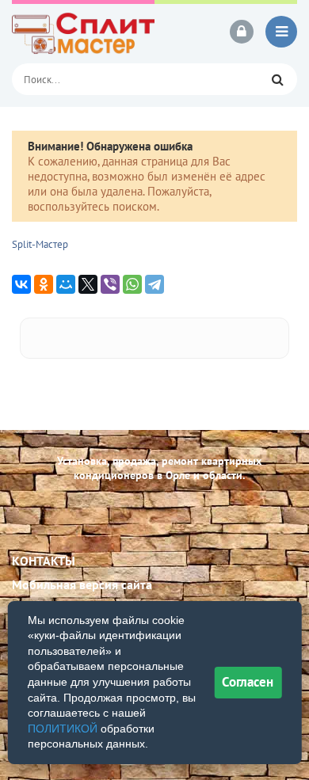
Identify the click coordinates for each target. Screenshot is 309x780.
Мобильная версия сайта (82, 584)
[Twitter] (87, 284)
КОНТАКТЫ (43, 561)
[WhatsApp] (132, 284)
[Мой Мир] (65, 284)
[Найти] (277, 79)
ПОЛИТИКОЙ (62, 728)
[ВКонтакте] (21, 284)
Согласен (247, 682)
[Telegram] (154, 284)
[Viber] (110, 284)
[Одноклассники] (43, 284)
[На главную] (83, 31)
